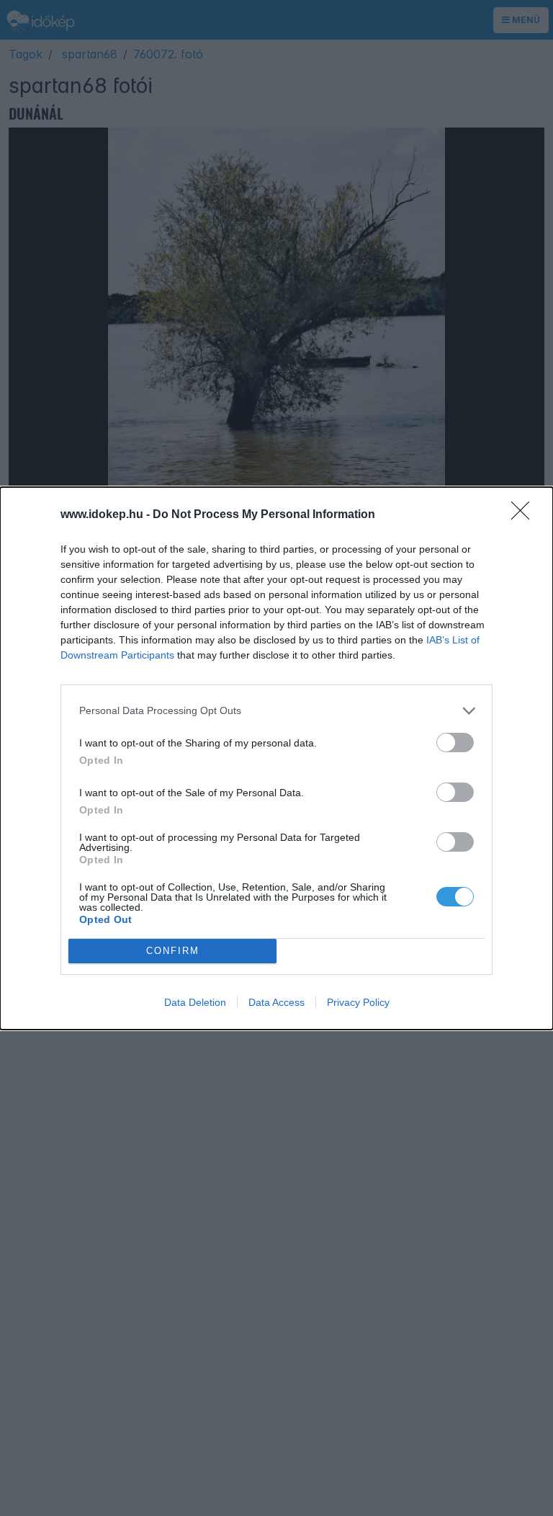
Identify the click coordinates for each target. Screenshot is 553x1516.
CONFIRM (172, 950)
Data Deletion (195, 1002)
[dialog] (276, 758)
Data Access (276, 1002)
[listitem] (276, 710)
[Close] (525, 515)
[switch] (455, 742)
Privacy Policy (358, 1002)
